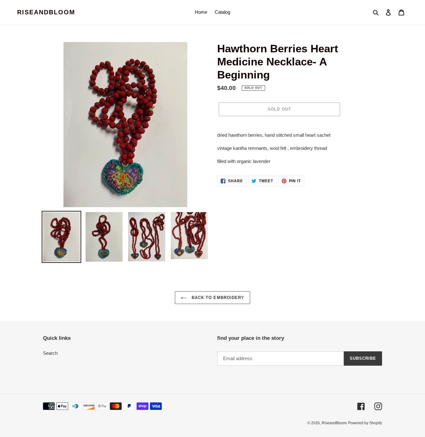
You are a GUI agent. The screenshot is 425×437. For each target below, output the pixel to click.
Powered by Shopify (365, 423)
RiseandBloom (46, 12)
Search (50, 353)
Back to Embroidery (217, 297)
